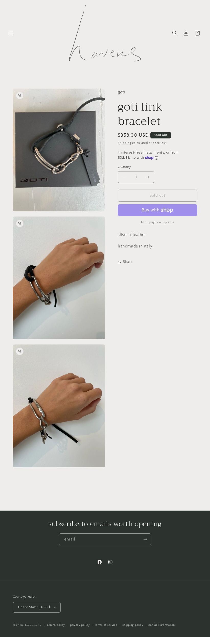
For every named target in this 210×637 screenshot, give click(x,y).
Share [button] (128, 262)
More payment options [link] (157, 222)
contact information (161, 625)
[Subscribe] (145, 539)
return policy (56, 625)
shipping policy (132, 625)
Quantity (124, 167)
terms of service (106, 625)
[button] (10, 33)
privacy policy (80, 625)
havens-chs (33, 625)
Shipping (124, 143)
